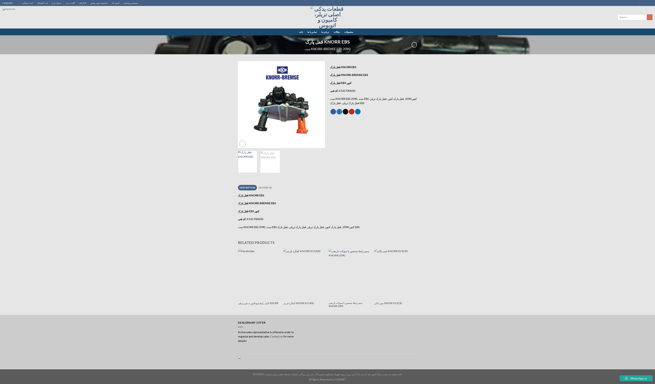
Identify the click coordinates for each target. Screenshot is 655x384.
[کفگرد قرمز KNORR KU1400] (304, 274)
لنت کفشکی (42, 3)
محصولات (348, 32)
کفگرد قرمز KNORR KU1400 (298, 303)
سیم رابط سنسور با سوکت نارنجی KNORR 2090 (345, 304)
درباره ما (325, 32)
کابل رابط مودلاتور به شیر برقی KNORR (258, 303)
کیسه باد (115, 3)
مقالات (337, 32)
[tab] (247, 187)
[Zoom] (242, 144)
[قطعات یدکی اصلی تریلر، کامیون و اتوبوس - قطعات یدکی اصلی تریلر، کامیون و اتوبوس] (327, 17)
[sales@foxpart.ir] (636, 3)
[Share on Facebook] (333, 112)
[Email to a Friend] (345, 112)
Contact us (276, 336)
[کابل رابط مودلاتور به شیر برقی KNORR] (259, 274)
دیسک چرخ (57, 3)
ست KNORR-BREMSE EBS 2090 (327, 49)
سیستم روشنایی (130, 3)
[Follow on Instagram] (651, 3)
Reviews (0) (265, 187)
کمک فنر (82, 3)
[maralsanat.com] (15, 20)
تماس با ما (312, 32)
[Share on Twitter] (339, 112)
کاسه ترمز (70, 3)
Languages (8, 3)
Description (247, 187)
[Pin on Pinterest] (351, 112)
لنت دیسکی (27, 3)
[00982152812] (643, 3)
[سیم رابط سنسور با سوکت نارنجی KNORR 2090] (350, 274)
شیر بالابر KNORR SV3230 (388, 303)
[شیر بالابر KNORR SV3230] (395, 274)
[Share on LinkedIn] (358, 112)
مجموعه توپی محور (99, 3)
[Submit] (649, 17)
